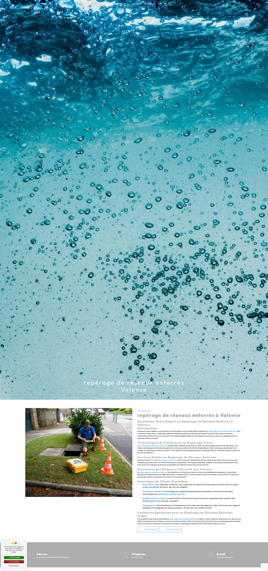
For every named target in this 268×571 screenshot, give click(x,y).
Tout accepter (14, 557)
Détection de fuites (122, 4)
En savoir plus (150, 529)
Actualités (136, 4)
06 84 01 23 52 (137, 557)
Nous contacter (149, 4)
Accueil (109, 4)
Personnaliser (14, 566)
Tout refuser (14, 562)
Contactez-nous (173, 529)
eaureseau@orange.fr (225, 557)
